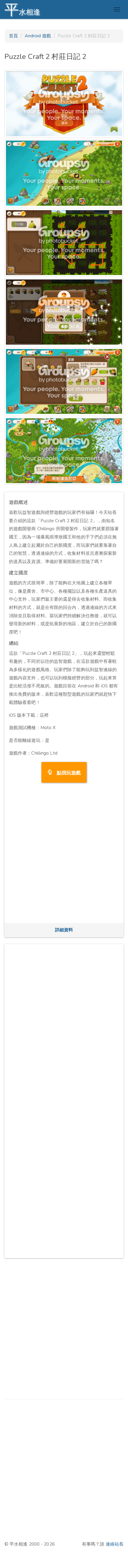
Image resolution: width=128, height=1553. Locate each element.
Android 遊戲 (38, 36)
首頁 (13, 36)
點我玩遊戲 (66, 772)
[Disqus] (64, 1022)
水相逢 (22, 9)
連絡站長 (115, 1544)
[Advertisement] (64, 855)
